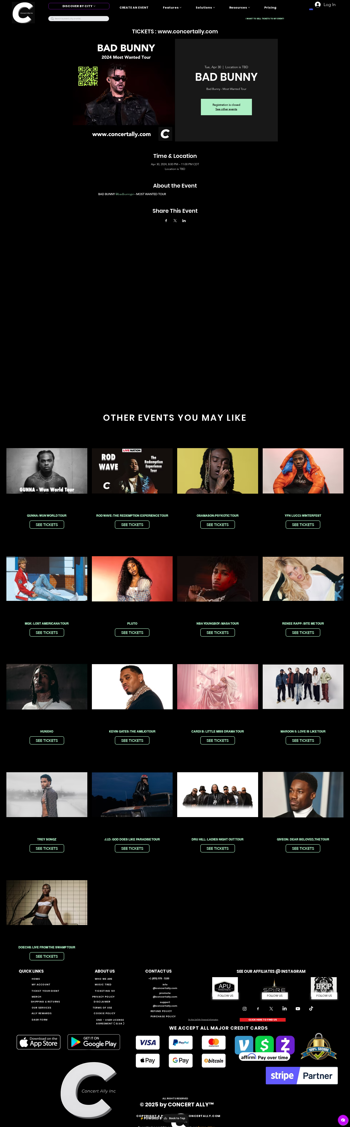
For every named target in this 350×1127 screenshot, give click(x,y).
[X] (271, 1008)
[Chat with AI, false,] (343, 1120)
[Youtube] (297, 1008)
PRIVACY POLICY (103, 996)
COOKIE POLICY (104, 1013)
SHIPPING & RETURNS (46, 1001)
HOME (36, 979)
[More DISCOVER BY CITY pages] (94, 6)
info (165, 984)
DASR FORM (40, 1019)
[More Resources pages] (249, 7)
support (165, 1002)
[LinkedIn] (284, 1008)
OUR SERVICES (41, 1007)
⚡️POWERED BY (152, 1118)
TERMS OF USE (102, 1007)
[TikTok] (311, 1008)
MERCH (37, 996)
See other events (226, 109)
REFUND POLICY (161, 1011)
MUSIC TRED (103, 984)
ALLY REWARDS (42, 1013)
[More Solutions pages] (214, 7)
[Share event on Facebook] (166, 220)
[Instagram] (244, 1008)
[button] (275, 995)
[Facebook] (257, 1008)
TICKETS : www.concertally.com (175, 31)
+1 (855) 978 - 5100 (159, 978)
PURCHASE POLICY (163, 1016)
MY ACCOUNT (41, 984)
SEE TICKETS (47, 524)
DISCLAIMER (102, 1001)
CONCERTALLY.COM (203, 1116)
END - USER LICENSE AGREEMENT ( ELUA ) (110, 1021)
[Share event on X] (175, 220)
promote (165, 993)
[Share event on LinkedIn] (184, 220)
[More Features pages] (180, 7)
